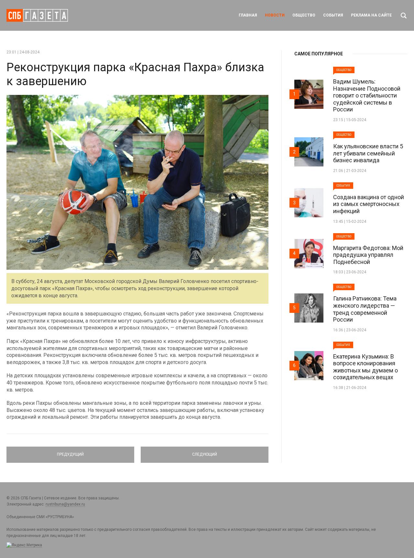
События (333, 15)
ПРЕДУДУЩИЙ (70, 452)
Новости (275, 15)
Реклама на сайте (371, 15)
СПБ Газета (37, 15)
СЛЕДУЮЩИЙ (205, 452)
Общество (303, 15)
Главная (248, 15)
